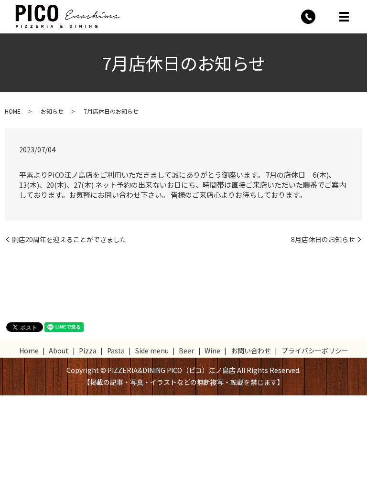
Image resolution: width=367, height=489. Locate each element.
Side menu (152, 350)
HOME (13, 111)
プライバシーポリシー (314, 350)
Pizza (88, 350)
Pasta (116, 350)
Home (29, 350)
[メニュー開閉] (344, 16)
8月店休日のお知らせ (323, 239)
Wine (212, 350)
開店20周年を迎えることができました (69, 239)
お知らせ (52, 111)
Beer (186, 350)
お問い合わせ (251, 350)
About (58, 350)
